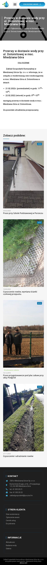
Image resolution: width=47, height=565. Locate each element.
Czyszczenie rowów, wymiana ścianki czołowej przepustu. (20, 292)
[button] (15, 4)
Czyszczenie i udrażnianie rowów (18, 456)
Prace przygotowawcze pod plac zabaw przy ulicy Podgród (23, 376)
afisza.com (23, 563)
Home (6, 28)
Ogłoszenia (15, 28)
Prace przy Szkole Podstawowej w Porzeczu (23, 213)
